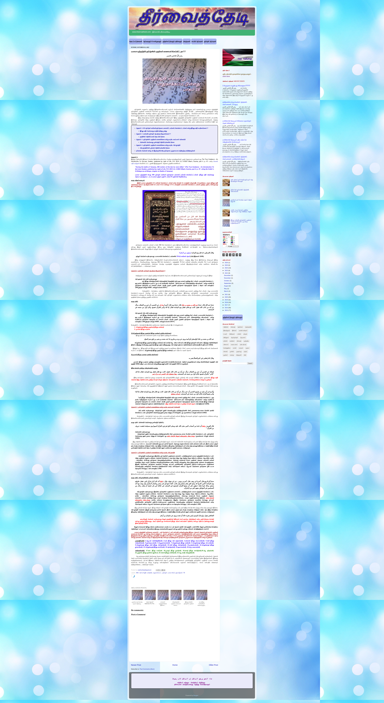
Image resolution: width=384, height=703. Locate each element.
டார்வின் (239, 334)
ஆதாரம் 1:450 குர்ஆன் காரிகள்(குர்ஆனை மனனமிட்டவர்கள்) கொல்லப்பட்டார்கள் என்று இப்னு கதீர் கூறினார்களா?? (172, 128)
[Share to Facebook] (163, 570)
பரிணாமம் (226, 344)
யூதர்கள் (226, 355)
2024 (226, 268)
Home (175, 665)
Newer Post (136, 665)
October (227, 280)
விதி (245, 355)
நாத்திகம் (232, 341)
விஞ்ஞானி (238, 355)
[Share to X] (161, 570)
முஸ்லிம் (232, 351)
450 (137, 573)
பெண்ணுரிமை (227, 348)
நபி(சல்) (225, 341)
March (226, 291)
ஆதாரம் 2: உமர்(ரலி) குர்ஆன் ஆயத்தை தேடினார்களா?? (153, 134)
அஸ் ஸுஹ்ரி (142, 573)
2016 (226, 307)
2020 (226, 297)
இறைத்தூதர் (227, 330)
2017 (226, 305)
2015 (226, 310)
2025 (226, 265)
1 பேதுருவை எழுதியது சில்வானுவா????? (236, 85)
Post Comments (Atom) (147, 669)
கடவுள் (225, 334)
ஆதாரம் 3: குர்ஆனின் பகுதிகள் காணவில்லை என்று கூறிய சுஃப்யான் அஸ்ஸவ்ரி (161, 139)
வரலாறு (232, 355)
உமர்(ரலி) (149, 573)
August (226, 286)
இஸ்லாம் (234, 330)
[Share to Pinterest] (164, 570)
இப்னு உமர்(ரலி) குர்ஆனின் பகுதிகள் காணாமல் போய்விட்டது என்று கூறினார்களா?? (241, 221)
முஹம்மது (238, 351)
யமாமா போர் (171, 573)
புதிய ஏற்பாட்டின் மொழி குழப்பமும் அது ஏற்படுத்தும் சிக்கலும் (242, 180)
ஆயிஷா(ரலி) (248, 327)
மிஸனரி (225, 351)
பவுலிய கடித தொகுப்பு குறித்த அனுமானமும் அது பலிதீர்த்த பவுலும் (241, 210)
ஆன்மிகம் (240, 327)
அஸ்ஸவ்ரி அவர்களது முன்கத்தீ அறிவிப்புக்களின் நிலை (157, 142)
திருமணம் (243, 337)
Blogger (195, 695)
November (227, 278)
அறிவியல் (226, 327)
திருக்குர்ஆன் (234, 337)
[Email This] (157, 570)
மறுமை (247, 348)
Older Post (213, 665)
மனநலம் (241, 348)
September (228, 283)
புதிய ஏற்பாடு (243, 344)
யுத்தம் (245, 351)
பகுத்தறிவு (246, 341)
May (225, 288)
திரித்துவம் (226, 337)
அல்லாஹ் (233, 327)
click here (226, 76)
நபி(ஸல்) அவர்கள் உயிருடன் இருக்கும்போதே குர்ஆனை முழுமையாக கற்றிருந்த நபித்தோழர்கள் (165, 151)
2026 (226, 262)
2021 (226, 294)
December (227, 275)
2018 (226, 302)
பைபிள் (234, 348)
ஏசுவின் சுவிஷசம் (243, 330)
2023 (226, 270)
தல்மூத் (245, 334)
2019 (226, 300)
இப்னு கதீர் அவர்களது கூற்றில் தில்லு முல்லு (153, 131)
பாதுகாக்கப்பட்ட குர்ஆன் (160, 573)
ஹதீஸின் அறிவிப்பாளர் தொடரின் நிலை (152, 136)
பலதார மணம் (234, 344)
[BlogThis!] (159, 570)
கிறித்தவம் (232, 334)
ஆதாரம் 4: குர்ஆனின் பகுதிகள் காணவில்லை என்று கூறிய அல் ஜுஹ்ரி (158, 145)
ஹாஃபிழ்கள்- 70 (180, 573)
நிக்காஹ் (239, 341)
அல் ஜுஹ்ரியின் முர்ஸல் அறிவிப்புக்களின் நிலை (155, 148)
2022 (226, 273)
